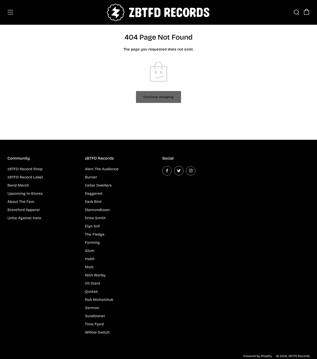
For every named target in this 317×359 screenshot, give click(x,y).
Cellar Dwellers (98, 185)
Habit (90, 259)
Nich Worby (95, 275)
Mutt (89, 267)
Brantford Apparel (23, 210)
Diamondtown (97, 210)
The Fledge (95, 234)
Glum (89, 250)
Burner (91, 177)
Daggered (93, 193)
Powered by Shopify (257, 356)
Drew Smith (95, 218)
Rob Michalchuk (99, 299)
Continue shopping (158, 97)
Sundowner (95, 316)
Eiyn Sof (92, 226)
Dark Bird (93, 201)
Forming (92, 242)
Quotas (91, 291)
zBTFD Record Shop (24, 169)
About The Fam (20, 201)
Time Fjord (94, 324)
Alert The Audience (102, 169)
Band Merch (18, 185)
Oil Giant (92, 283)
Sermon (92, 308)
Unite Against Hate (24, 218)
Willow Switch (97, 332)
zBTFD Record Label (25, 177)
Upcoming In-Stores (25, 193)
